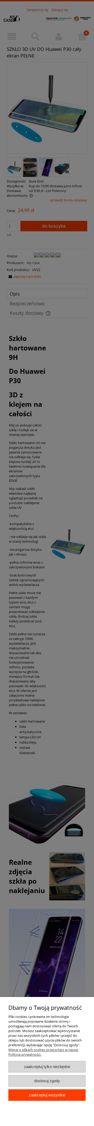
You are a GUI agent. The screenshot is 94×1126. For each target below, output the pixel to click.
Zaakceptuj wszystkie (47, 1095)
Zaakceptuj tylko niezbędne (47, 1066)
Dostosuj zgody (47, 1081)
